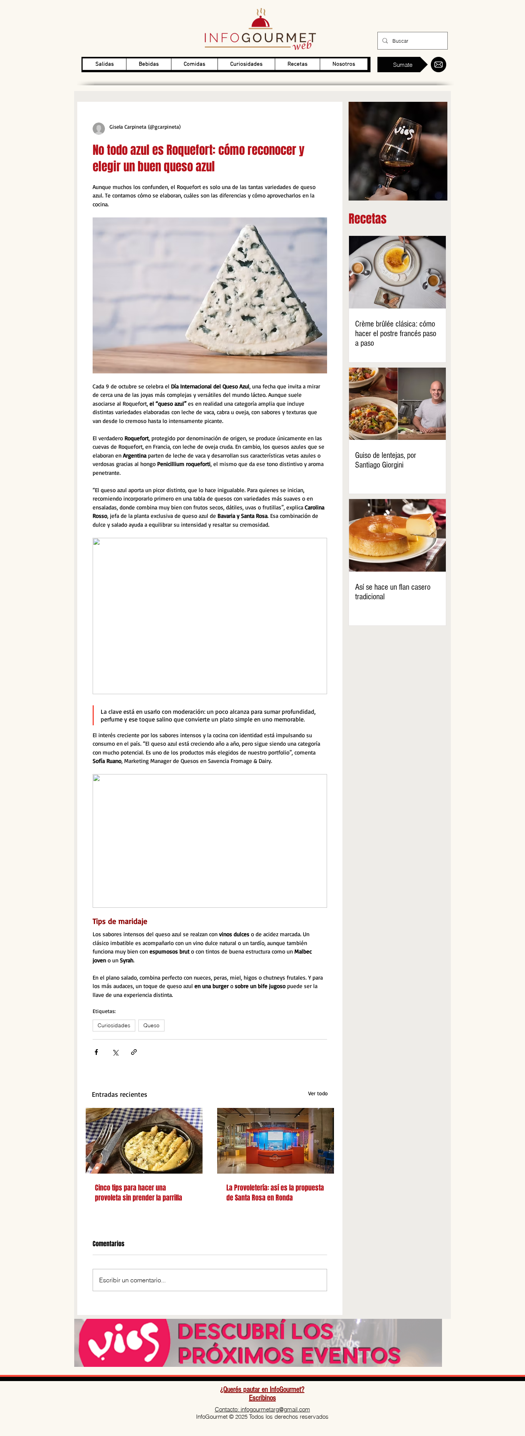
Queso (151, 1025)
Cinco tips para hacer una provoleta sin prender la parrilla (138, 1193)
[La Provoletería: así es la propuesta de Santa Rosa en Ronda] (275, 1141)
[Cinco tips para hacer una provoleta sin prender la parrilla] (144, 1141)
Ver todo (318, 1093)
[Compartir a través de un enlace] (134, 1052)
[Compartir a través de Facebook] (96, 1052)
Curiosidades (114, 1025)
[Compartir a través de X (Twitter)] (115, 1052)
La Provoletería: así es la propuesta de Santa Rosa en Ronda (275, 1193)
